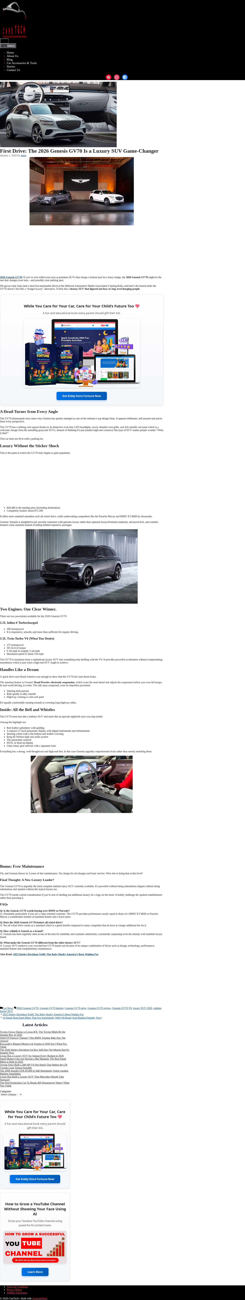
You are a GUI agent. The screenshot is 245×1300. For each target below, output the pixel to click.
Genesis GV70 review (99, 1008)
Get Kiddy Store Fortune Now (81, 396)
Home (10, 52)
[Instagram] (117, 77)
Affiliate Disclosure (17, 1292)
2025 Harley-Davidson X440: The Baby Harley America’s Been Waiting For (55, 954)
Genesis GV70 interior (51, 1008)
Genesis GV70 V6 (122, 1008)
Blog (9, 59)
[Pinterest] (108, 77)
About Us (12, 56)
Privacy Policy (14, 1289)
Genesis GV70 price (75, 1008)
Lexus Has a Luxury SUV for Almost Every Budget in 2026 (32, 1055)
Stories (11, 66)
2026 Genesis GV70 (11, 277)
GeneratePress (39, 1298)
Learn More (35, 1272)
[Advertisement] (81, 250)
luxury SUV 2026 (142, 1008)
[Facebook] (125, 77)
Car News (8, 1008)
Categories (5, 1091)
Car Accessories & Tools (22, 63)
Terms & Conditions (17, 1286)
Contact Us (13, 70)
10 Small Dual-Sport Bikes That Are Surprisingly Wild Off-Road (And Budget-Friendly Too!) (52, 1017)
